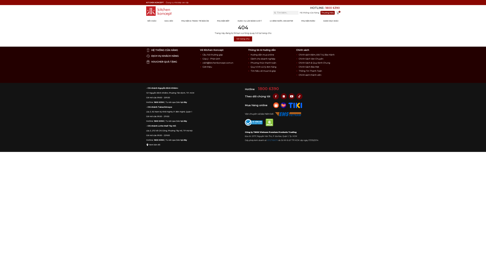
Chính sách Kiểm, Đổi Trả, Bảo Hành (317, 55)
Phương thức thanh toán (263, 63)
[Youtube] (291, 96)
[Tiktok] (299, 96)
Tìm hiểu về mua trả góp (263, 71)
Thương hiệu (327, 13)
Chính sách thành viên (310, 75)
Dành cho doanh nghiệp (263, 59)
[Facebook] (276, 96)
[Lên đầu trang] (481, 268)
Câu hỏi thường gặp (212, 55)
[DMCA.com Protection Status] (271, 123)
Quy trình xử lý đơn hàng (263, 67)
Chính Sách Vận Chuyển (311, 59)
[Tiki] (295, 105)
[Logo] (158, 11)
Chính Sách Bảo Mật (309, 67)
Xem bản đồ (154, 145)
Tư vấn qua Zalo (176, 102)
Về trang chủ (243, 39)
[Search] (275, 13)
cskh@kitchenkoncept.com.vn (217, 63)
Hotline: (325, 8)
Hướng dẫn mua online (262, 55)
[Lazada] (284, 105)
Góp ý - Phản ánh (211, 59)
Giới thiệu (207, 67)
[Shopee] (276, 105)
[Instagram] (284, 96)
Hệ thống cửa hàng (309, 13)
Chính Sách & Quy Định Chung (314, 63)
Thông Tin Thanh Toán (310, 71)
